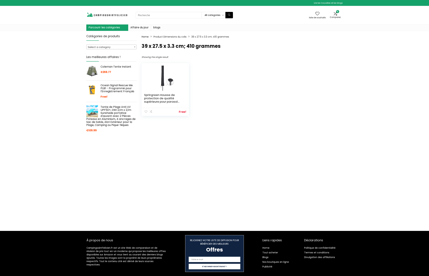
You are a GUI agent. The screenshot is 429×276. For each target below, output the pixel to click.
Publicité (267, 266)
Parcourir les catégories (104, 27)
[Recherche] (229, 15)
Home (145, 36)
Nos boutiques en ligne (275, 262)
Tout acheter (270, 252)
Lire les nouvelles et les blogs (328, 3)
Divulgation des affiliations (319, 257)
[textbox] (111, 47)
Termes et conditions (316, 252)
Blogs (265, 257)
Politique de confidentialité (319, 248)
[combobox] (111, 47)
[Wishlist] (317, 14)
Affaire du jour (139, 27)
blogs (156, 27)
